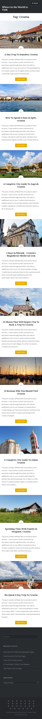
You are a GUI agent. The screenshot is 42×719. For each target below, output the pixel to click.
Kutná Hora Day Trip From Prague (14, 656)
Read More (21, 79)
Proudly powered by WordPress (16, 712)
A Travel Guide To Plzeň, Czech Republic (16, 664)
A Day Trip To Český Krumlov (12, 660)
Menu (36, 3)
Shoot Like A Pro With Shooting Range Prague (18, 652)
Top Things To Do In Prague (12, 668)
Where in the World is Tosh (15, 8)
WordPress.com (22, 714)
